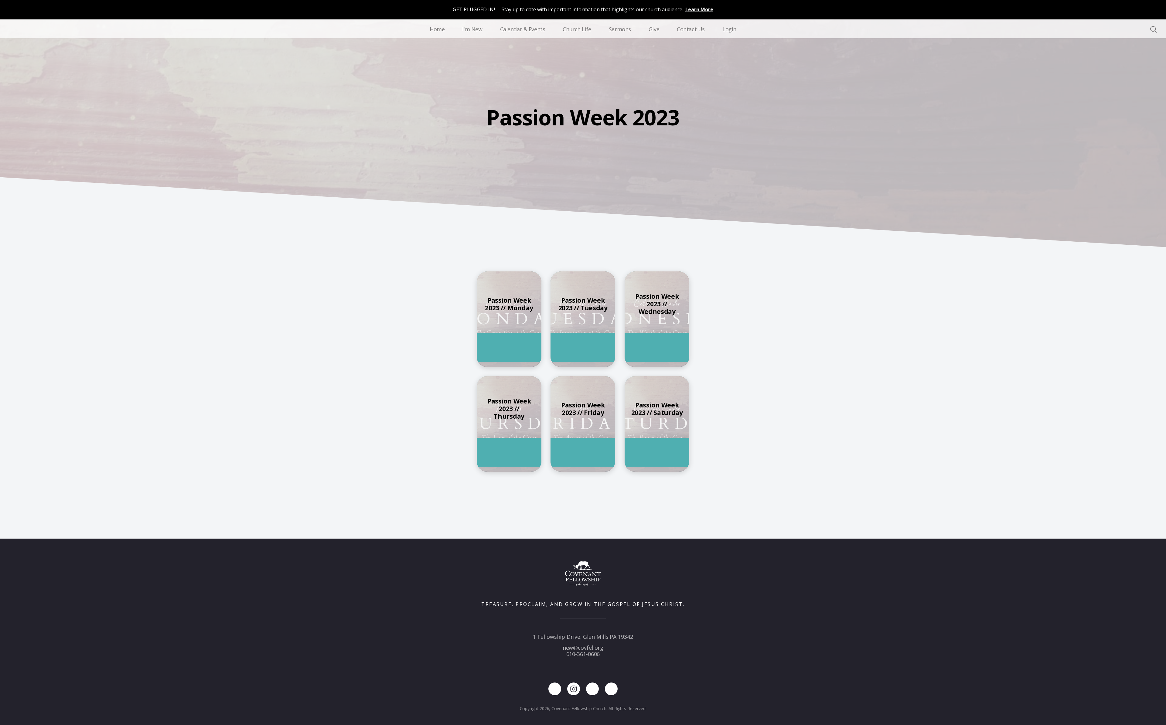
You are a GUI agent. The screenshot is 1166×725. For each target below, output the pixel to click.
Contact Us (691, 29)
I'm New (472, 29)
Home (437, 29)
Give (654, 29)
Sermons (620, 29)
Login (729, 29)
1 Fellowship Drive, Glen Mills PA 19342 (583, 636)
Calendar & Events (522, 29)
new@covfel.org (583, 647)
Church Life (577, 29)
